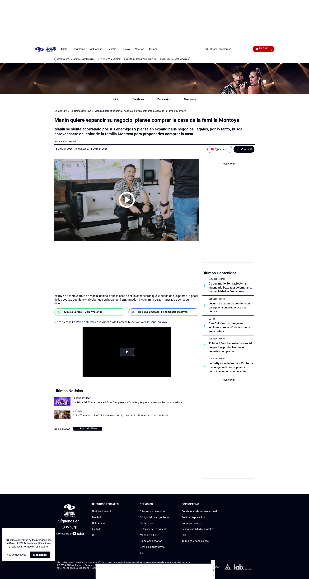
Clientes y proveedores (152, 511)
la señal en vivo (157, 322)
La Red (212, 318)
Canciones (190, 99)
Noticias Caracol (101, 511)
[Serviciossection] (168, 504)
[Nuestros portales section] (120, 504)
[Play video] (127, 200)
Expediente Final (217, 279)
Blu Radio (97, 517)
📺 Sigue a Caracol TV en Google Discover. (163, 311)
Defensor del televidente (153, 529)
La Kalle (96, 529)
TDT (142, 552)
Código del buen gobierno (154, 517)
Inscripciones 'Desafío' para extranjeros (75, 59)
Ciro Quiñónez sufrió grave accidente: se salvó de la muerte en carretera (229, 327)
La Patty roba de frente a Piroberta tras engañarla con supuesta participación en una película (231, 367)
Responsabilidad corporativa (198, 529)
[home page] (45, 49)
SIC (184, 535)
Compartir (247, 149)
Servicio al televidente (152, 546)
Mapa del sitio (148, 535)
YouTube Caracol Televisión (175, 59)
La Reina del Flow (81, 111)
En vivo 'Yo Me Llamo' (110, 59)
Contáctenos (147, 523)
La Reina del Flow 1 (88, 428)
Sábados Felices (217, 299)
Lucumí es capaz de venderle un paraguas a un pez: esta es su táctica (229, 307)
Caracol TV (60, 111)
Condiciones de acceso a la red (199, 511)
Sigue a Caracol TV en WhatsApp (83, 311)
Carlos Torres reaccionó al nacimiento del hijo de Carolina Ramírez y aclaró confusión (120, 415)
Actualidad (77, 411)
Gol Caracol (98, 523)
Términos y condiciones (195, 541)
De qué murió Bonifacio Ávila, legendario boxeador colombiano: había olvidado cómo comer (230, 287)
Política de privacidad (194, 517)
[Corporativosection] (216, 504)
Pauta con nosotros (151, 541)
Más (165, 49)
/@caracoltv (222, 149)
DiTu (94, 535)
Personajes (163, 99)
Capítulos (138, 99)
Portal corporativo (192, 523)
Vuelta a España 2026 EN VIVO (141, 59)
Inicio (116, 99)
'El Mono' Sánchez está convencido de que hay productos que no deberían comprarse (231, 347)
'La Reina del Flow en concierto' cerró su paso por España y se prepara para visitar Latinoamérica (127, 402)
